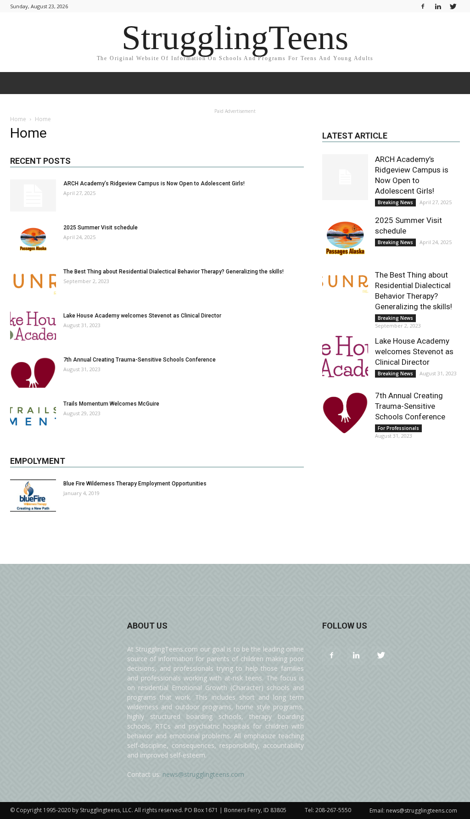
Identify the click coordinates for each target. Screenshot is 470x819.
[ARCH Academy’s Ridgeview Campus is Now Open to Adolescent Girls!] (33, 195)
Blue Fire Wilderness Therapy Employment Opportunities (135, 483)
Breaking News (395, 202)
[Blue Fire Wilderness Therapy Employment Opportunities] (33, 495)
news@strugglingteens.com (203, 774)
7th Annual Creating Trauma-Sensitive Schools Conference (139, 360)
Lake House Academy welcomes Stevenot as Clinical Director (142, 315)
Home (18, 119)
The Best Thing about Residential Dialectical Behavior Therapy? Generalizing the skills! (173, 271)
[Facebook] (423, 6)
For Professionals (398, 428)
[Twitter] (453, 6)
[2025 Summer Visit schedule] (33, 239)
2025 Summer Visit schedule (100, 227)
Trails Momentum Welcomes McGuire (111, 404)
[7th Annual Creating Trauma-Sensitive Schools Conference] (33, 372)
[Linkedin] (438, 6)
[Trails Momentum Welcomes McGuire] (33, 416)
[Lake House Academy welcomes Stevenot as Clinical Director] (33, 328)
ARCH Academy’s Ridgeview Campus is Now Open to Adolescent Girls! (154, 183)
